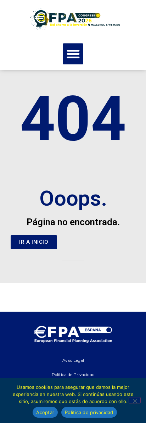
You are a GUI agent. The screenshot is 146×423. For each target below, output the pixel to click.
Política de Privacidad (73, 374)
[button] (73, 53)
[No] (135, 400)
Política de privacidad (89, 412)
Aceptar (45, 412)
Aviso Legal (73, 360)
